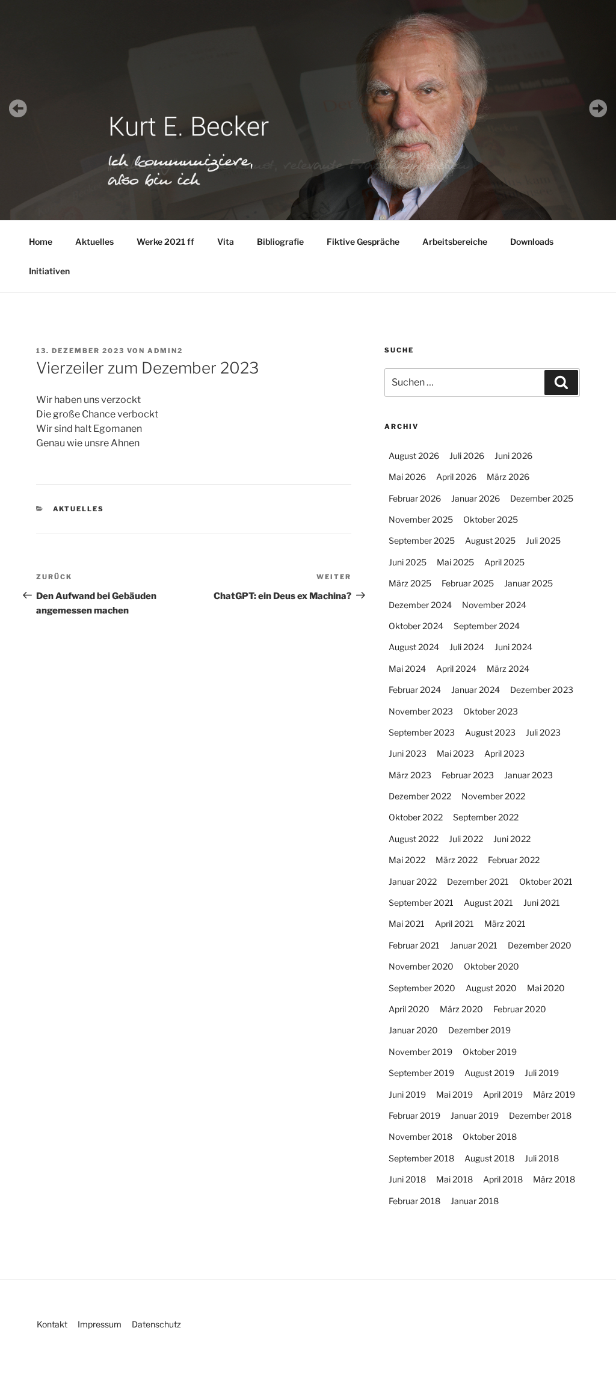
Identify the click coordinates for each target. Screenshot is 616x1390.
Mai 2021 (407, 923)
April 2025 (504, 562)
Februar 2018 (414, 1201)
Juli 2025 (543, 540)
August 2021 (488, 902)
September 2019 (421, 1073)
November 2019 (420, 1052)
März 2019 (554, 1094)
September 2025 (422, 540)
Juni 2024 (513, 647)
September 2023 (422, 732)
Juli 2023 (543, 732)
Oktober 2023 (490, 711)
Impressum (100, 1324)
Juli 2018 (542, 1158)
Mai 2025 (455, 562)
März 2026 (508, 477)
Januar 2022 (413, 881)
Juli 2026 (466, 456)
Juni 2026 (513, 456)
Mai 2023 (455, 753)
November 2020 (421, 966)
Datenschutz (156, 1324)
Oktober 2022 (416, 817)
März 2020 (461, 1009)
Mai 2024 (407, 668)
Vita (225, 241)
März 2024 (508, 668)
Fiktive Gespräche (363, 241)
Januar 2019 (475, 1115)
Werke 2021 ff (165, 241)
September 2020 (422, 988)
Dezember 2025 (541, 498)
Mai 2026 (407, 477)
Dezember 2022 (420, 796)
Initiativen (49, 271)
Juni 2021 (541, 902)
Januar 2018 (475, 1201)
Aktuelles (94, 241)
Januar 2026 (475, 498)
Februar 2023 (468, 775)
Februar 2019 (414, 1115)
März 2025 (410, 583)
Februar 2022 (514, 860)
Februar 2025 (468, 583)
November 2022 (493, 796)
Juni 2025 (408, 562)
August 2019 (489, 1073)
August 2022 (414, 839)
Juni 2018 (407, 1179)
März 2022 (457, 860)
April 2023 (504, 753)
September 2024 (487, 626)
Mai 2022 (407, 860)
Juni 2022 (512, 839)
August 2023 (490, 732)
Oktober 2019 (490, 1052)
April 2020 (409, 1009)
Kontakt (52, 1324)
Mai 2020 (546, 988)
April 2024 (456, 668)
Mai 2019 (454, 1094)
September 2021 (421, 902)
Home (40, 241)
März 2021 (505, 923)
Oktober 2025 (490, 519)
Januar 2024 (475, 689)
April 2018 (503, 1179)
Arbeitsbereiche (454, 241)
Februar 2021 (414, 945)
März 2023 (410, 775)
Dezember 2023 (541, 689)
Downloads (531, 241)
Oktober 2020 (491, 966)
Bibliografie (280, 241)
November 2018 (420, 1136)
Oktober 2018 (490, 1136)
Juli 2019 (542, 1073)
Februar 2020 (519, 1009)
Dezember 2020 (539, 945)
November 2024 (494, 605)
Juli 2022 (466, 839)
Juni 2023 (408, 753)
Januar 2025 (528, 583)
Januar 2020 (413, 1030)
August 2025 (490, 540)
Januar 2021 (473, 945)
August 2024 (414, 647)
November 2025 (421, 519)
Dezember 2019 (479, 1030)
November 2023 (421, 711)
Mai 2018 (454, 1179)
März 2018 (554, 1179)
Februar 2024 (415, 689)
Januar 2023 (528, 775)
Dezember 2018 (540, 1115)
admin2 (165, 350)
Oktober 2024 (416, 626)
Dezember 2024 (420, 605)
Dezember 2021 (478, 881)
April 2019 (503, 1094)
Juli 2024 (466, 647)
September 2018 (421, 1158)
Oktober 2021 (546, 881)
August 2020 (491, 988)
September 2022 (486, 817)
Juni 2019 (407, 1094)
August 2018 (489, 1158)
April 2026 (456, 477)
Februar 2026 (415, 498)
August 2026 (414, 456)
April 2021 (454, 923)
